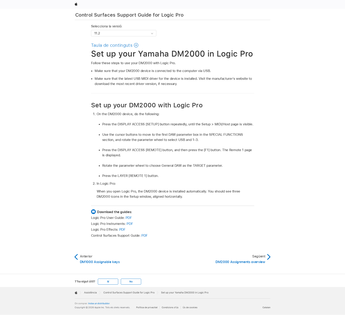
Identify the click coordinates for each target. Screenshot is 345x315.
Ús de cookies (190, 307)
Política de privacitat (147, 307)
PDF (129, 218)
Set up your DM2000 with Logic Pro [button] (147, 105)
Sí (108, 281)
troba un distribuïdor (98, 303)
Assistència (90, 292)
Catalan (266, 307)
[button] (115, 45)
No (131, 281)
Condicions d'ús (170, 307)
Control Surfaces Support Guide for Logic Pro (129, 15)
